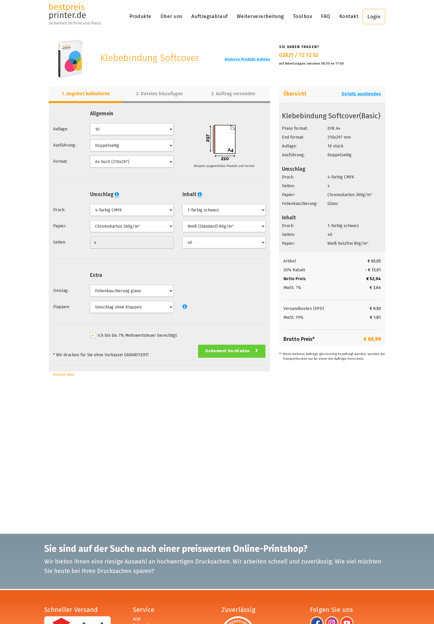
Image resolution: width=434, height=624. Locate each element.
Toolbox (302, 16)
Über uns (171, 16)
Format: (60, 161)
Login (374, 16)
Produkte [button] (140, 16)
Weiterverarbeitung (260, 16)
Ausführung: (64, 145)
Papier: (59, 226)
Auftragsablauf (209, 16)
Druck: (59, 209)
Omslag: (60, 290)
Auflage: (60, 129)
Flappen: (61, 306)
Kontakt (348, 16)
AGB (137, 619)
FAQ (325, 16)
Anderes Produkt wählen (247, 59)
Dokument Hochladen (227, 351)
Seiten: (59, 242)
